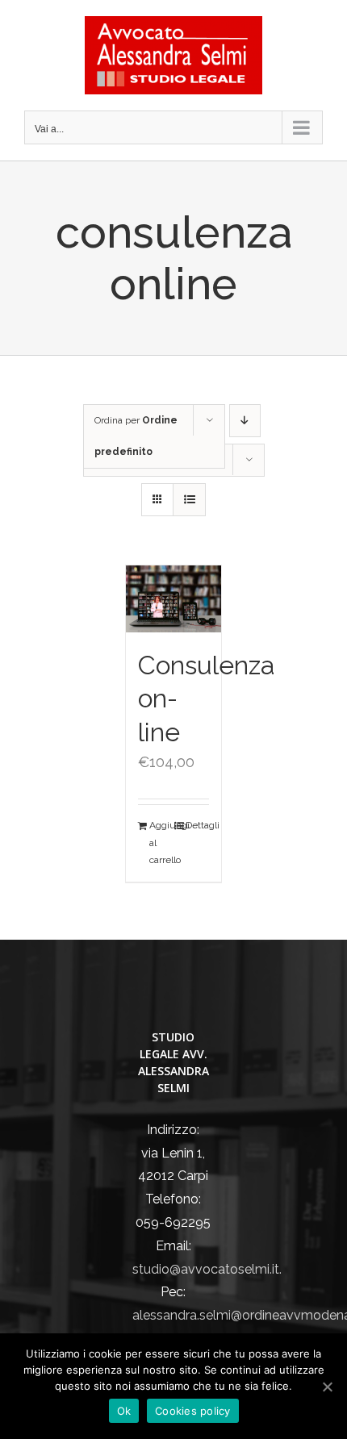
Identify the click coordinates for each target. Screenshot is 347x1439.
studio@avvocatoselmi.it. (207, 1269)
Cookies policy (193, 1410)
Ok (124, 1410)
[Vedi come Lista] (189, 499)
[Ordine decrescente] (245, 420)
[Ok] (327, 1387)
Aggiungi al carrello (161, 842)
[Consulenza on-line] (173, 598)
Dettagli (197, 825)
